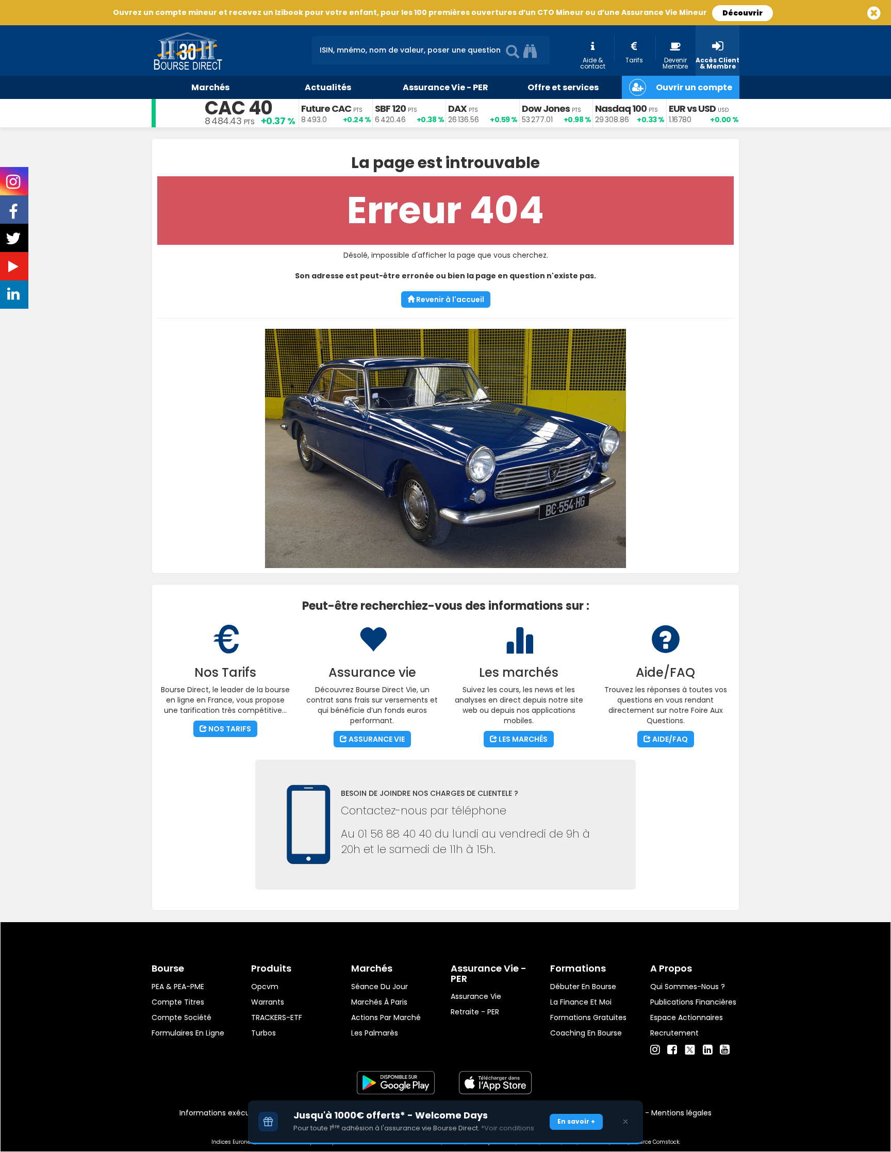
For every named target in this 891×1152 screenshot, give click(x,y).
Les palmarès (374, 1033)
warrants (267, 1002)
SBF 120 (390, 108)
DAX (457, 108)
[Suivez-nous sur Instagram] (14, 185)
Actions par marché (386, 1017)
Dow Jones (546, 108)
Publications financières (693, 1002)
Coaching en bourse (586, 1033)
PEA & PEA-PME (178, 986)
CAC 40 (238, 108)
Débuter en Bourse (583, 986)
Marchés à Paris (379, 1002)
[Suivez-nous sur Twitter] (14, 242)
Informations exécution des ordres (241, 1113)
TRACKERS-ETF (276, 1017)
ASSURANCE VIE (376, 739)
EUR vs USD (692, 108)
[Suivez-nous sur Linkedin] (14, 296)
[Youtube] (725, 1050)
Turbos (263, 1033)
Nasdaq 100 (621, 108)
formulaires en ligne (188, 1033)
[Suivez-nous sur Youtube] (14, 268)
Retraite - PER (475, 1012)
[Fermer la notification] (625, 1121)
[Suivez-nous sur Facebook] (14, 215)
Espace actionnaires (686, 1017)
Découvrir (742, 13)
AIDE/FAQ (669, 739)
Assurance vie (476, 996)
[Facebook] (672, 1050)
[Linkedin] (708, 1050)
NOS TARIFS (229, 729)
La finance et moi (581, 1002)
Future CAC (326, 108)
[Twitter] (690, 1048)
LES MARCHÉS (522, 739)
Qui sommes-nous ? (687, 986)
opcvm (264, 986)
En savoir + (576, 1121)
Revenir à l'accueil (449, 299)
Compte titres (178, 1002)
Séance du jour (379, 986)
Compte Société (181, 1017)
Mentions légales (681, 1113)
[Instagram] (655, 1050)
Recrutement (674, 1033)
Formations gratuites (588, 1017)
